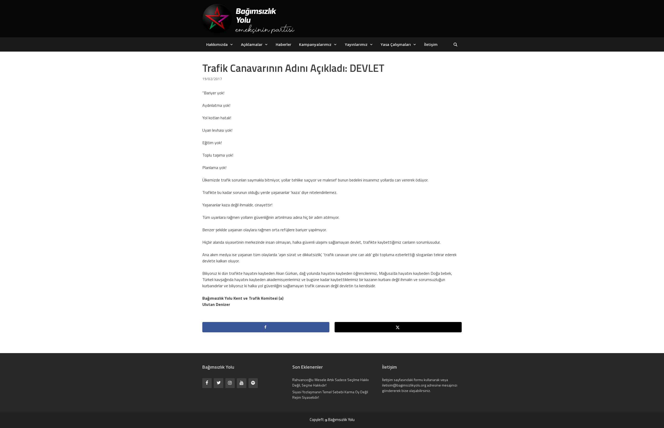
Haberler (283, 44)
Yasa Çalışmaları (396, 44)
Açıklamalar (251, 44)
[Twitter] (218, 383)
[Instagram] (230, 383)
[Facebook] (207, 383)
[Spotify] (253, 383)
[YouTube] (241, 383)
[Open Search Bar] (455, 44)
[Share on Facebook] (265, 327)
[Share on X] (398, 327)
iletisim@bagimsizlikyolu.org (404, 385)
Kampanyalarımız (315, 44)
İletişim (431, 44)
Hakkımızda (217, 44)
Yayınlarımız (356, 44)
